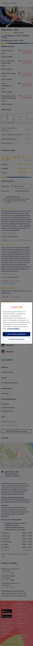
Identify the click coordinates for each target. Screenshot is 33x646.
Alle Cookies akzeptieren (16, 334)
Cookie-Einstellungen (16, 339)
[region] (16, 323)
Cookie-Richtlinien (13, 328)
